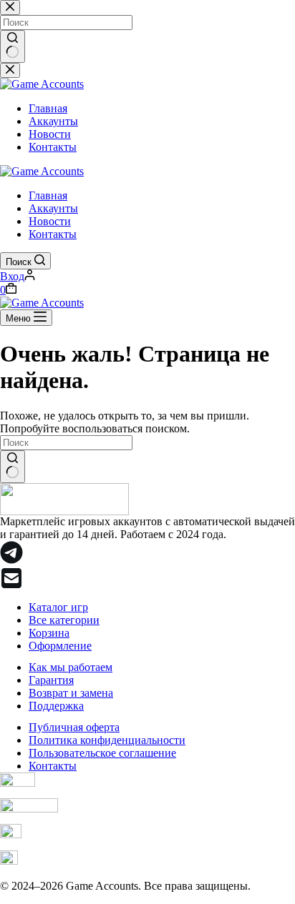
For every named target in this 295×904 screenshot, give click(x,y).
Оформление (60, 646)
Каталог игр (58, 607)
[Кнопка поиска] (12, 466)
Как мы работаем (70, 667)
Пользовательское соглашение (102, 753)
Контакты (53, 234)
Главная (48, 195)
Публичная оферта (74, 727)
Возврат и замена (71, 693)
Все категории (64, 620)
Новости (50, 221)
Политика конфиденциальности (107, 740)
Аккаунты (53, 208)
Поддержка (56, 706)
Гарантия (51, 680)
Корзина (49, 633)
